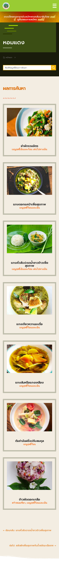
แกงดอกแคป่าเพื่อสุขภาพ (29, 204)
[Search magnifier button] (53, 67)
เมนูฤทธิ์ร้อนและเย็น (29, 207)
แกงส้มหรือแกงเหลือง (29, 382)
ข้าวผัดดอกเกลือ (29, 499)
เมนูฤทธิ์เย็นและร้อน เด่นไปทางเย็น (29, 149)
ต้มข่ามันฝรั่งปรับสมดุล (29, 441)
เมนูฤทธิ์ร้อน (29, 444)
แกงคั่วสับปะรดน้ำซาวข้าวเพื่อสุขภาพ (29, 264)
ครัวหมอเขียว (18, 502)
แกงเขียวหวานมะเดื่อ (29, 324)
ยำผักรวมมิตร (29, 146)
